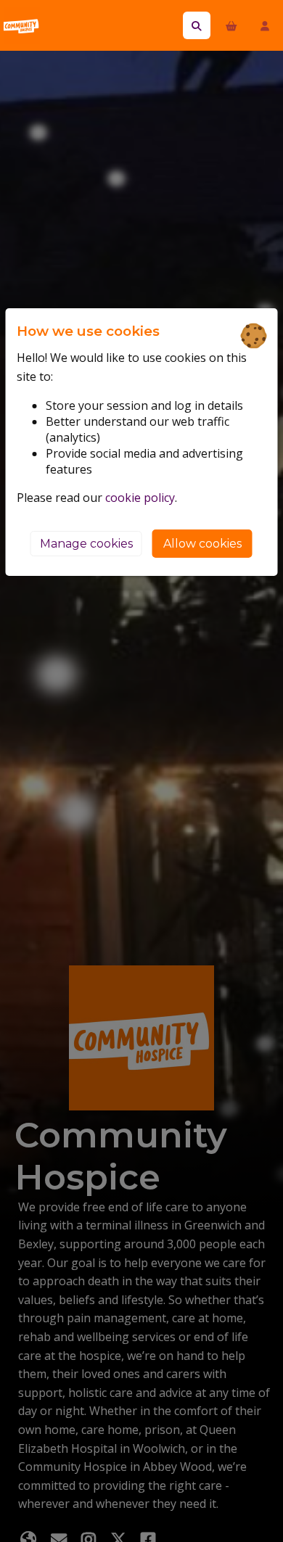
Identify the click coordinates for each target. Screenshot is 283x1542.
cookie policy (140, 498)
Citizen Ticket (69, 25)
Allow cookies (202, 544)
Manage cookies (86, 544)
